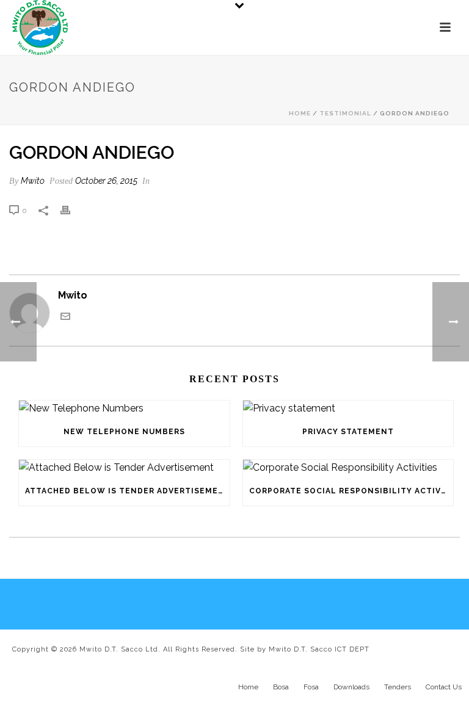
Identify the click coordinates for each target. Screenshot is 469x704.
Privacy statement (348, 431)
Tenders (397, 687)
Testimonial (345, 113)
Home (300, 113)
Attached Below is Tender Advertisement (127, 491)
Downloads (351, 687)
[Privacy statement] (348, 409)
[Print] (71, 210)
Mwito (33, 181)
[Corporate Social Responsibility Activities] (348, 468)
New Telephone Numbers (124, 431)
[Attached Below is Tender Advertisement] (124, 468)
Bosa (281, 687)
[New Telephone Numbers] (124, 409)
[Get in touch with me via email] (65, 318)
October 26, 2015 (106, 181)
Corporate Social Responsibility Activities (351, 491)
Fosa (311, 687)
